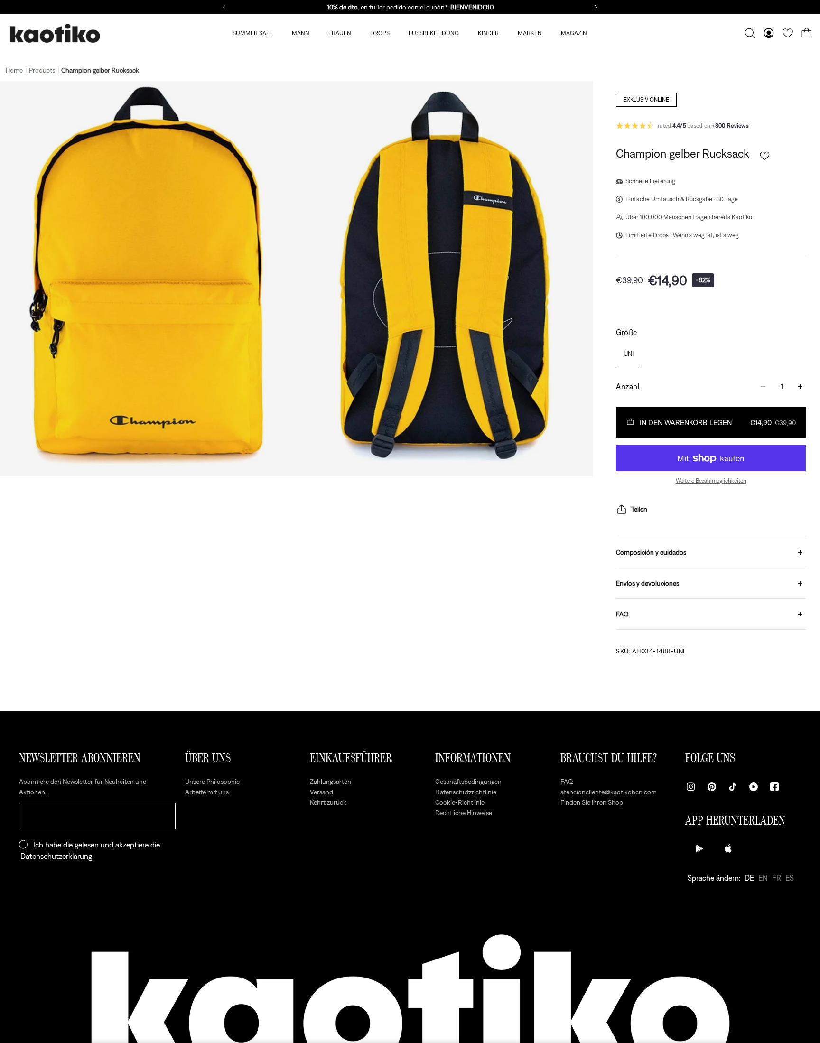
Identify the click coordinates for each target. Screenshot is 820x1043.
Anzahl (628, 386)
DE (749, 878)
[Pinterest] (711, 786)
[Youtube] (753, 786)
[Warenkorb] (806, 33)
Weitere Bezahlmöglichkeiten (711, 480)
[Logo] (54, 33)
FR (776, 878)
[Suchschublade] (749, 33)
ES (789, 878)
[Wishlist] (787, 33)
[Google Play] (699, 848)
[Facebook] (774, 786)
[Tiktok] (732, 786)
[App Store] (727, 848)
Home (14, 70)
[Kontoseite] (768, 33)
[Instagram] (690, 786)
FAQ (622, 614)
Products (42, 70)
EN (763, 878)
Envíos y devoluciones (647, 583)
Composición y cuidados (651, 552)
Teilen (639, 509)
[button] (765, 156)
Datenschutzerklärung (56, 856)
